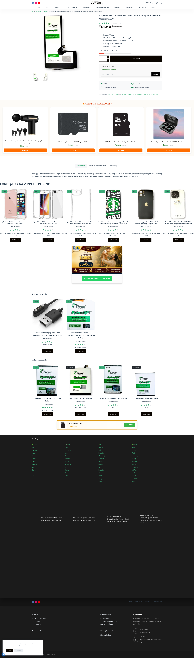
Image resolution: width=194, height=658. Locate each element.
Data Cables (47, 344)
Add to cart (136, 58)
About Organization (39, 618)
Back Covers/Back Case (8, 233)
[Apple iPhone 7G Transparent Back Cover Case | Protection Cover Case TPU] (48, 204)
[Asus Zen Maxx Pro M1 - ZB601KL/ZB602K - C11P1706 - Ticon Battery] (80, 314)
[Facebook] (33, 3)
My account (158, 602)
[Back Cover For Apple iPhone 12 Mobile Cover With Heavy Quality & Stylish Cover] (145, 204)
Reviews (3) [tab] (114, 166)
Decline (18, 650)
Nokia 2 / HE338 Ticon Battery (80, 398)
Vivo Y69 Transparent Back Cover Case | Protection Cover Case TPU (84, 519)
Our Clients (36, 621)
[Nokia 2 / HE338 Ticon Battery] (80, 380)
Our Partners (36, 624)
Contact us (129, 7)
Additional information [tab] (97, 166)
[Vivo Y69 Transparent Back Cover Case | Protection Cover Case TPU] (68, 519)
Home (39, 7)
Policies (141, 7)
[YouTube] (39, 3)
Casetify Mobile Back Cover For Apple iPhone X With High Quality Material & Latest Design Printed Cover (113, 223)
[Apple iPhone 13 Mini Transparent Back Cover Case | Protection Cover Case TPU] (80, 204)
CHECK (155, 74)
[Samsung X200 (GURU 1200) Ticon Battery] (47, 380)
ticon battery (153, 94)
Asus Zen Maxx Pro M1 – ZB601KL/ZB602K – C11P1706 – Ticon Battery (80, 335)
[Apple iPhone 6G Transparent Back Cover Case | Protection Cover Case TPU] (15, 204)
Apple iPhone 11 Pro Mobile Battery (135, 94)
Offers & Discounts (102, 7)
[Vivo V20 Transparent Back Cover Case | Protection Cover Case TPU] (35, 519)
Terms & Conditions (107, 624)
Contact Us (86, 7)
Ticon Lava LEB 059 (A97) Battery (146, 398)
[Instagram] (36, 3)
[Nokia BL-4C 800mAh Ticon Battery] (113, 380)
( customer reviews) (116, 23)
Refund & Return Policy (108, 621)
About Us (117, 7)
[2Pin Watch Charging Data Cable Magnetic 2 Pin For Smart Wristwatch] (47, 314)
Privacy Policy (105, 618)
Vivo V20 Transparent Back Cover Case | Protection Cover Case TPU (51, 519)
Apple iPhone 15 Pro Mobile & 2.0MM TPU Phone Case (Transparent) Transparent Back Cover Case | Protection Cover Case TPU (178, 223)
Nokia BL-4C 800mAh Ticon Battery (113, 398)
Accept (9, 650)
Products (58, 7)
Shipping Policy (105, 635)
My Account (72, 7)
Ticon (116, 94)
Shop (48, 7)
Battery (110, 94)
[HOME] (32, 11)
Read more (80, 414)
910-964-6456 (145, 632)
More (152, 7)
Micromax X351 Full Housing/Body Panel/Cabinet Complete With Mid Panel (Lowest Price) (151, 518)
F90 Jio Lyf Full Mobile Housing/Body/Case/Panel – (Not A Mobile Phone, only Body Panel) (118, 519)
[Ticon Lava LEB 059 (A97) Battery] (146, 380)
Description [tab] (81, 166)
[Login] (157, 3)
